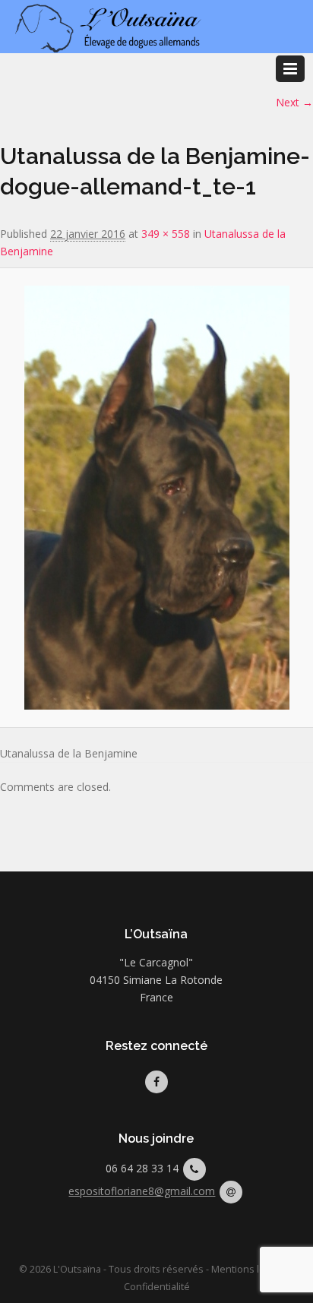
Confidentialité (157, 1286)
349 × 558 (165, 233)
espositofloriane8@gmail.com (141, 1191)
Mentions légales (250, 1269)
